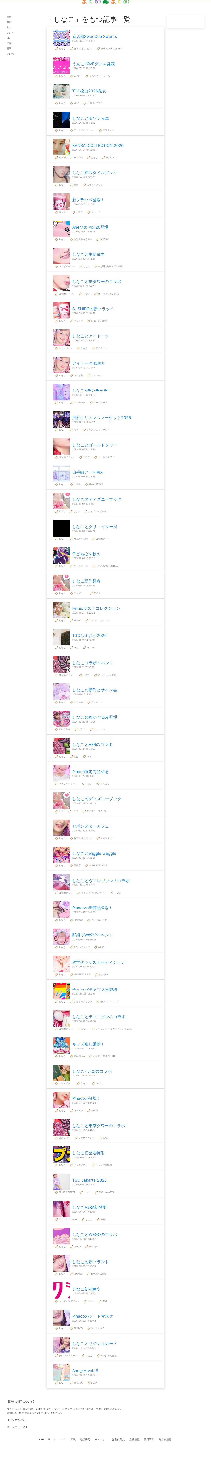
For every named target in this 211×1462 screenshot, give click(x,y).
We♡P (77, 75)
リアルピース (80, 565)
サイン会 (78, 702)
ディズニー (79, 593)
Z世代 (61, 511)
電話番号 (85, 1439)
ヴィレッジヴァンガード (93, 892)
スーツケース (100, 402)
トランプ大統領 (103, 1164)
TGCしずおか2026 (89, 635)
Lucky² (95, 1382)
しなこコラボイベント (92, 662)
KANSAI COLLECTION (70, 157)
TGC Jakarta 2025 (89, 1180)
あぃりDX (103, 974)
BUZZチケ (94, 1246)
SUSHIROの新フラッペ (93, 308)
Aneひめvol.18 (85, 1370)
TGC (76, 647)
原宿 (75, 184)
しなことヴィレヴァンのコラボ (101, 880)
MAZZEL (91, 647)
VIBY (76, 103)
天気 (73, 1439)
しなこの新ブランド (90, 1261)
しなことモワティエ (90, 118)
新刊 (60, 811)
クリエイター (65, 1083)
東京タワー (64, 1137)
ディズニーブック (96, 511)
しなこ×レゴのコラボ (92, 1071)
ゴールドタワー (105, 457)
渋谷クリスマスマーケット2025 (101, 417)
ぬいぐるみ (64, 729)
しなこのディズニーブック (96, 499)
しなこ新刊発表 (86, 581)
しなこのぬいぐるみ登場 (94, 717)
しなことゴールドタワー (94, 445)
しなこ (62, 48)
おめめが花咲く (98, 1273)
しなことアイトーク (90, 336)
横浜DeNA (79, 1056)
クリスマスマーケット (98, 429)
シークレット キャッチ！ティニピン (114, 1028)
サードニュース (57, 1439)
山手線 (77, 484)
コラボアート (102, 538)
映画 (9, 43)
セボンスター (107, 838)
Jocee (40, 1439)
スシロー (63, 211)
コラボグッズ (65, 892)
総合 (9, 16)
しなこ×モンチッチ (90, 390)
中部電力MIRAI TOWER (109, 266)
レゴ (97, 1083)
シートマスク (97, 1328)
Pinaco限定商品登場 (90, 771)
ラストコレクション (99, 620)
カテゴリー (101, 1439)
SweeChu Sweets (111, 48)
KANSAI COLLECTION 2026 (98, 145)
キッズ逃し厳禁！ (88, 1044)
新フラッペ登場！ (88, 199)
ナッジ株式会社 (108, 1355)
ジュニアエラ (80, 1164)
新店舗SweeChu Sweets (94, 36)
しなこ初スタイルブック (94, 172)
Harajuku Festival (107, 565)
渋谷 (75, 429)
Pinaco (104, 783)
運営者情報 (165, 1439)
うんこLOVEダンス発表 (93, 63)
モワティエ (108, 130)
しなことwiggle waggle (94, 853)
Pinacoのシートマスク (92, 1316)
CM (8, 37)
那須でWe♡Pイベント (92, 935)
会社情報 (134, 1439)
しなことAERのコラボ (92, 744)
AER (88, 756)
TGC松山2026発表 (89, 91)
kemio (77, 620)
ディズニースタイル (96, 811)
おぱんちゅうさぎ (82, 239)
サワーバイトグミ (109, 1001)
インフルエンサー (67, 1219)
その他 (10, 53)
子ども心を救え (86, 554)
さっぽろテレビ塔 (107, 674)
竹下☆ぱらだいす (82, 48)
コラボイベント (66, 266)
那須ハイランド (81, 947)
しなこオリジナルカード (94, 1343)
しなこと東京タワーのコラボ (98, 1125)
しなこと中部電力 (88, 254)
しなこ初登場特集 (88, 1153)
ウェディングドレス (69, 1301)
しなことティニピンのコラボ (99, 1016)
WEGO (94, 1110)
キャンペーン (65, 348)
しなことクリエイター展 (94, 526)
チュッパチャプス (82, 1001)
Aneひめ (105, 239)
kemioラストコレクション (96, 608)
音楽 (9, 27)
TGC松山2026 (94, 103)
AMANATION (95, 484)
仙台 (75, 756)
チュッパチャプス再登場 (94, 989)
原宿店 (77, 865)
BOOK (96, 593)
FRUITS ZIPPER (66, 1192)
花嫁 (104, 1301)
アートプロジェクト (84, 130)
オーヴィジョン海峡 (108, 293)
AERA (103, 1219)
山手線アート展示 (88, 472)
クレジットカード (67, 1355)
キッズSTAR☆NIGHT (103, 1056)
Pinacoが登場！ (86, 1098)
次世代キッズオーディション (98, 962)
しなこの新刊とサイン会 (94, 690)
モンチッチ (79, 402)
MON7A (109, 157)
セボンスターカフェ (90, 826)
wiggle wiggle (97, 865)
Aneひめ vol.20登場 (90, 227)
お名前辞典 (118, 1439)
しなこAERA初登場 (89, 1207)
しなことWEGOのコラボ (94, 1234)
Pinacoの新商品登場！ (92, 907)
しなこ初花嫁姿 (86, 1289)
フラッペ (95, 211)
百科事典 (149, 1439)
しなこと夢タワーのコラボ (96, 281)
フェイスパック (98, 919)
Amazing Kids (81, 974)
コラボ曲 (78, 375)
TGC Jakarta (106, 1192)
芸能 (9, 22)
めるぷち (78, 1382)
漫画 (9, 48)
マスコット (99, 729)
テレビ (10, 32)
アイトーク (101, 348)
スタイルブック (94, 184)
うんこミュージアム (99, 75)
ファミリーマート (67, 783)
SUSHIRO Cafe (99, 320)
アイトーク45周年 (89, 363)
